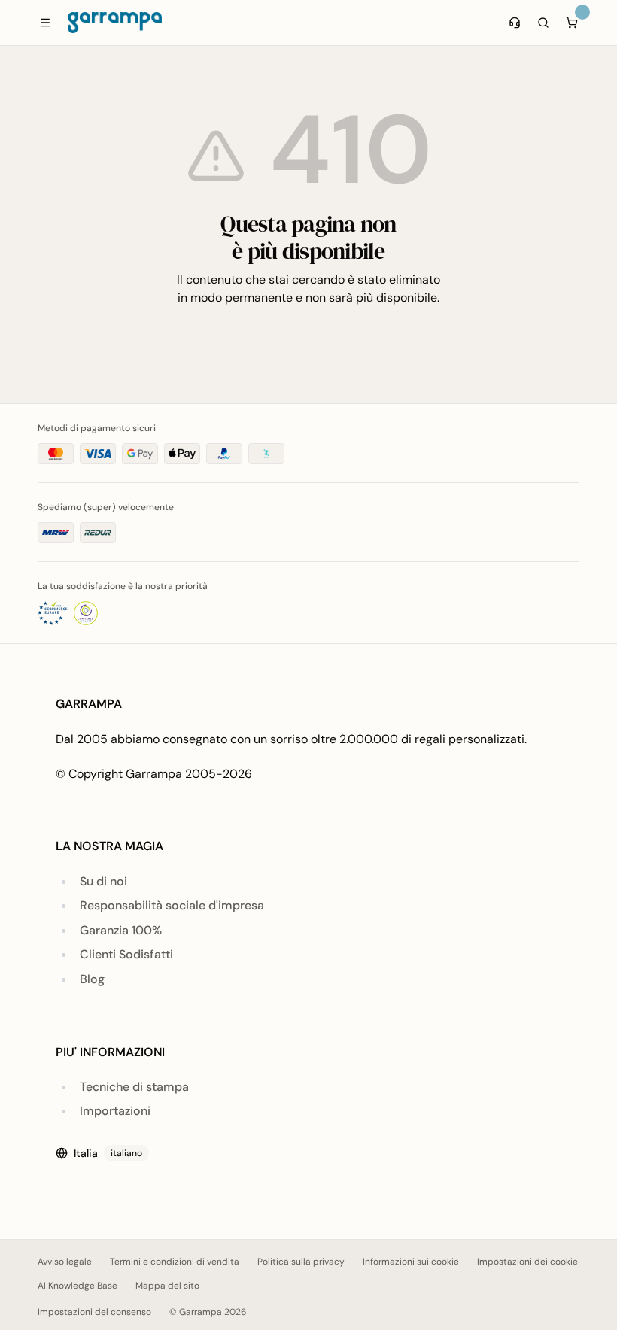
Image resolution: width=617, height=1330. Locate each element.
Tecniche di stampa (134, 1087)
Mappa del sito (167, 1286)
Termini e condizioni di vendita (174, 1262)
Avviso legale (65, 1262)
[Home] (115, 22)
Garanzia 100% (121, 930)
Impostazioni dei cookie (527, 1262)
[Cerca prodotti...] (543, 22)
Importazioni (115, 1111)
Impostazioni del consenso (94, 1312)
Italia (108, 1153)
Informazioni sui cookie (411, 1262)
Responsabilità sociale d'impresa (172, 905)
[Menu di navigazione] (45, 22)
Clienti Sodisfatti (126, 954)
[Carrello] (571, 22)
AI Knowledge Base (77, 1286)
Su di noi (103, 881)
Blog (92, 979)
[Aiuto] (514, 22)
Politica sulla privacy (301, 1262)
